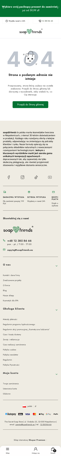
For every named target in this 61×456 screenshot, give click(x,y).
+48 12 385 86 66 (19, 241)
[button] (30, 266)
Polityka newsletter (10, 354)
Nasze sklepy (8, 295)
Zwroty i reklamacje (11, 339)
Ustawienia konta (10, 388)
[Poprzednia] (3, 8)
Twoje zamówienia (11, 383)
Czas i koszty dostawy (12, 334)
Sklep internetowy (29, 440)
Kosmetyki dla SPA (10, 300)
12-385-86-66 (46, 424)
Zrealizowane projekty (12, 280)
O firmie (6, 285)
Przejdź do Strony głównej (30, 104)
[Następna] (57, 8)
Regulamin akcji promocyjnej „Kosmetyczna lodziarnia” (26, 329)
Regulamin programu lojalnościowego (19, 324)
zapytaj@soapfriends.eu (20, 250)
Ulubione (6, 393)
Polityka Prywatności (11, 364)
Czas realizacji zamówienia (14, 344)
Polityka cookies (9, 349)
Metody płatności (10, 319)
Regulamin (7, 359)
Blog (5, 290)
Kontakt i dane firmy (11, 275)
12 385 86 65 (47, 21)
